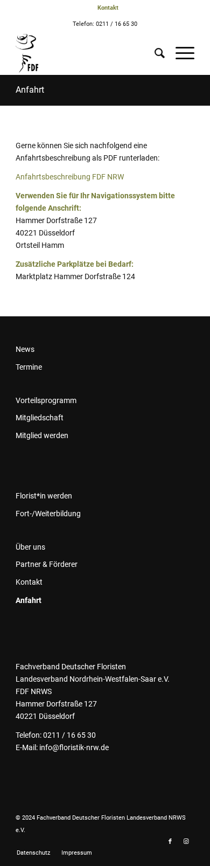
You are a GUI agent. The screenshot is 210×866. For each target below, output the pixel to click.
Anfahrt (30, 90)
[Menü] (179, 53)
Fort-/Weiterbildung (48, 513)
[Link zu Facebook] (170, 842)
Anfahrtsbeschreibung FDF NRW (70, 176)
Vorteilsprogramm (46, 400)
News (25, 349)
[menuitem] (108, 8)
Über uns (30, 547)
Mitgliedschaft (40, 417)
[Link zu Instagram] (186, 842)
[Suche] (154, 53)
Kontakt (29, 582)
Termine (29, 367)
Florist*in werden (44, 495)
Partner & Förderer (47, 564)
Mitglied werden (42, 435)
